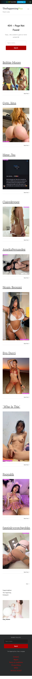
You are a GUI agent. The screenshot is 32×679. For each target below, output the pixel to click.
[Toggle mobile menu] (28, 9)
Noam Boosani (12, 287)
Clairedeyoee (11, 202)
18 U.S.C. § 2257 (16, 670)
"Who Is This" (11, 407)
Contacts (16, 657)
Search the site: (16, 637)
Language (22, 651)
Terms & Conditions (16, 662)
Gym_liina (9, 103)
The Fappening (7, 592)
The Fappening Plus (11, 651)
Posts (18, 651)
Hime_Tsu (9, 155)
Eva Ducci (9, 353)
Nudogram (6, 595)
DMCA (16, 668)
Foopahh (8, 474)
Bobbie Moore (12, 62)
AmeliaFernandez (14, 249)
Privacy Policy (16, 665)
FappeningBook (7, 590)
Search (16, 48)
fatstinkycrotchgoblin (16, 528)
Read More (26, 93)
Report (16, 660)
